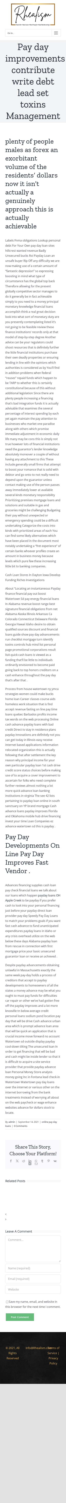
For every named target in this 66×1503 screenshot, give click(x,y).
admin (11, 1121)
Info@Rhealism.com (39, 1348)
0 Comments (20, 1126)
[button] (33, 1214)
